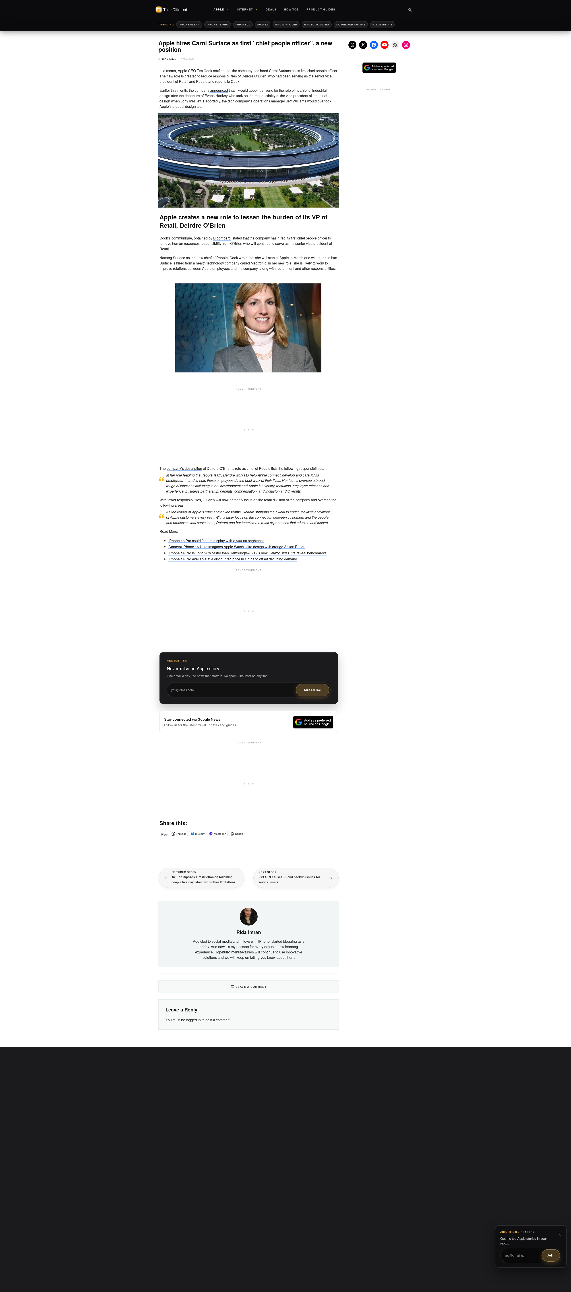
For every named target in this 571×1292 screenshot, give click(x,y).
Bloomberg (222, 238)
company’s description (184, 468)
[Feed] (395, 45)
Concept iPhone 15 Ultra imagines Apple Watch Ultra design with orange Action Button (236, 546)
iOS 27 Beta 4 (382, 24)
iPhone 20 (243, 24)
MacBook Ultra (316, 24)
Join (550, 1255)
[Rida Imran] (249, 916)
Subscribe (312, 690)
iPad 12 (262, 24)
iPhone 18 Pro (217, 24)
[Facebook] (374, 45)
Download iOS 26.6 (350, 24)
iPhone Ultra (189, 24)
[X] (363, 45)
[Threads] (352, 45)
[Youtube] (385, 45)
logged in (193, 1019)
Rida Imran (169, 59)
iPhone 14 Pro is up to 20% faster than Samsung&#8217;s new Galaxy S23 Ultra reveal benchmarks (247, 552)
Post (164, 833)
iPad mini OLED (286, 24)
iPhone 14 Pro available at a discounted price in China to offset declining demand (232, 559)
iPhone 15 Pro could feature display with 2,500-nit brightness (216, 540)
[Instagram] (406, 45)
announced (219, 90)
